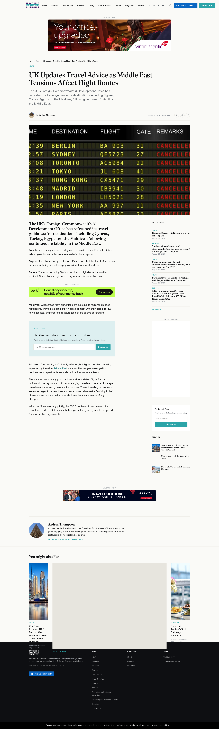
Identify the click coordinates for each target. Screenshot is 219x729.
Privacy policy (169, 657)
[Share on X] (176, 115)
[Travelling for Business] (32, 5)
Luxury (91, 5)
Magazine (129, 5)
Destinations (67, 5)
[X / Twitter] (149, 5)
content (95, 688)
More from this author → (59, 539)
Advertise (131, 666)
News (44, 5)
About (129, 657)
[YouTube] (163, 5)
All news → (156, 309)
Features (95, 661)
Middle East (60, 368)
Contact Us (96, 708)
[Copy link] (188, 115)
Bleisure (80, 5)
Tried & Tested (104, 5)
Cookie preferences (171, 661)
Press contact (78, 539)
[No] (216, 725)
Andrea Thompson (47, 115)
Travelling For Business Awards (105, 700)
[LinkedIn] (154, 5)
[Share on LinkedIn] (182, 115)
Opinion (95, 683)
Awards (141, 5)
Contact (130, 661)
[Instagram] (159, 5)
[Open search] (170, 5)
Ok (172, 725)
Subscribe (207, 5)
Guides (118, 5)
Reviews (54, 5)
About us (95, 704)
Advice (95, 670)
